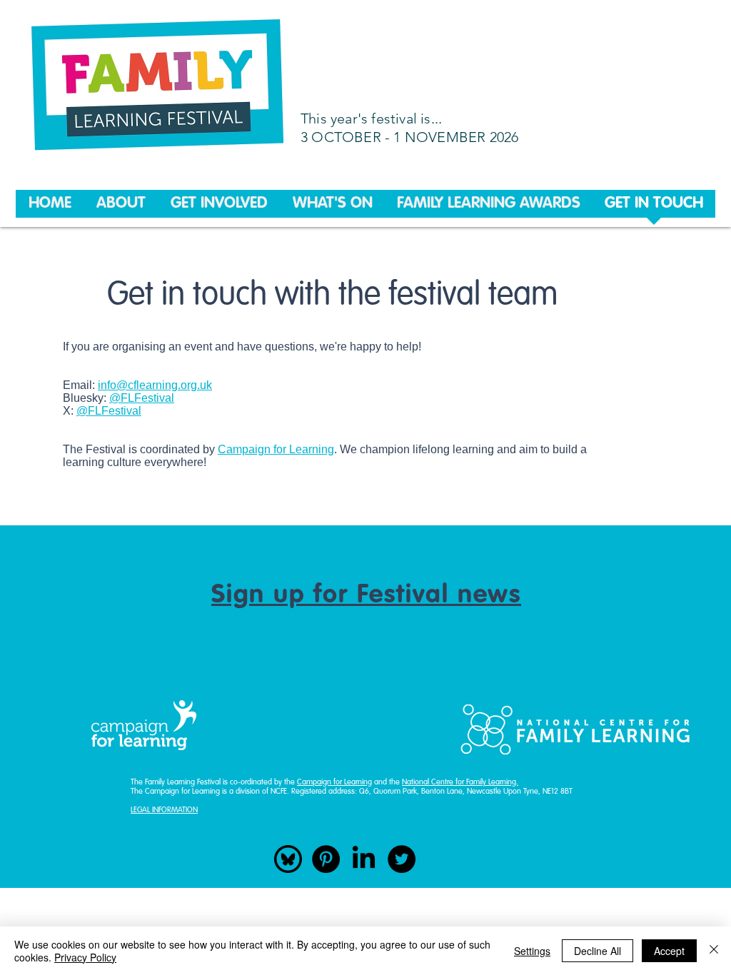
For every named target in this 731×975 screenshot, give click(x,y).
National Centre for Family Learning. (460, 783)
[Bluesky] (288, 859)
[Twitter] (401, 859)
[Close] (713, 951)
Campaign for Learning (276, 449)
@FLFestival (141, 398)
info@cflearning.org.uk (155, 385)
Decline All (597, 951)
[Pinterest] (326, 859)
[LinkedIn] (364, 859)
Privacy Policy (85, 957)
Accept (669, 951)
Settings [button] (532, 951)
